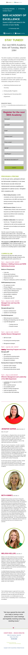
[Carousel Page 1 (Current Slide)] (13, 627)
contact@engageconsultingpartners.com (16, 105)
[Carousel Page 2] (14, 627)
